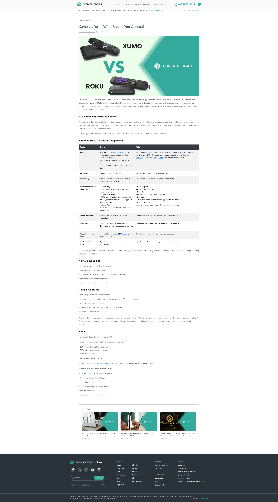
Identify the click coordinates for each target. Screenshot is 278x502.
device (144, 234)
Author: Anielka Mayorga (87, 32)
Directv (135, 472)
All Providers (137, 481)
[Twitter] (79, 469)
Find (99, 478)
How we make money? (157, 10)
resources (113, 234)
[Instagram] (99, 469)
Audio (161, 158)
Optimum (120, 485)
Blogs (157, 482)
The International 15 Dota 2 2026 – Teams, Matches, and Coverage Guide (177, 434)
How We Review (184, 478)
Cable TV (158, 468)
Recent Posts (85, 409)
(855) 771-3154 (187, 4)
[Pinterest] (86, 469)
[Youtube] (92, 469)
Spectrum (121, 468)
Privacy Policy (203, 499)
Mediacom (121, 475)
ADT (134, 478)
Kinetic (119, 481)
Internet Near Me (161, 465)
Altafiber (135, 465)
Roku (81, 373)
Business (146, 4)
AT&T (119, 478)
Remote (139, 158)
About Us (181, 465)
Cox (118, 472)
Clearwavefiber (138, 475)
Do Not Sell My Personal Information (191, 481)
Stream (123, 152)
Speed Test (159, 485)
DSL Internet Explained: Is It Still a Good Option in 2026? (137, 434)
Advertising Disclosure (186, 472)
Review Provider (184, 475)
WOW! (134, 468)
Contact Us (182, 468)
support (125, 234)
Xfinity (103, 160)
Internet (117, 4)
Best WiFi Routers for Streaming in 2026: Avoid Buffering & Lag (98, 434)
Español (197, 10)
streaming (107, 125)
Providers (135, 4)
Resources (157, 4)
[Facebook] (73, 469)
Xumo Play (103, 363)
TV (126, 4)
